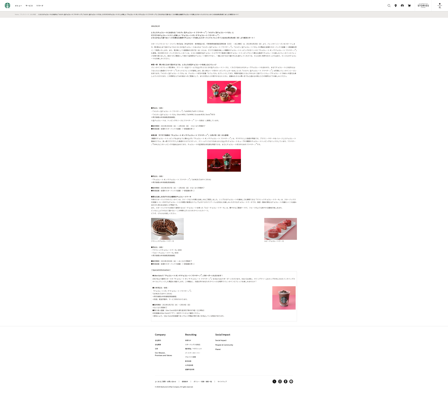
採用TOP (188, 340)
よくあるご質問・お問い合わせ (165, 381)
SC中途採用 (189, 365)
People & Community (224, 345)
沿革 (156, 349)
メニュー (18, 5)
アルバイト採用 (190, 357)
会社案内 (158, 340)
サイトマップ (222, 381)
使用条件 (185, 381)
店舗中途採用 (189, 369)
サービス (29, 5)
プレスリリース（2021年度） (28, 14)
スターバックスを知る (192, 344)
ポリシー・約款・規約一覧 (203, 381)
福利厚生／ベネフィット (193, 349)
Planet (218, 349)
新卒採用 (188, 361)
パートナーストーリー (192, 353)
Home (17, 14)
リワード (40, 5)
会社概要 (158, 344)
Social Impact (220, 340)
